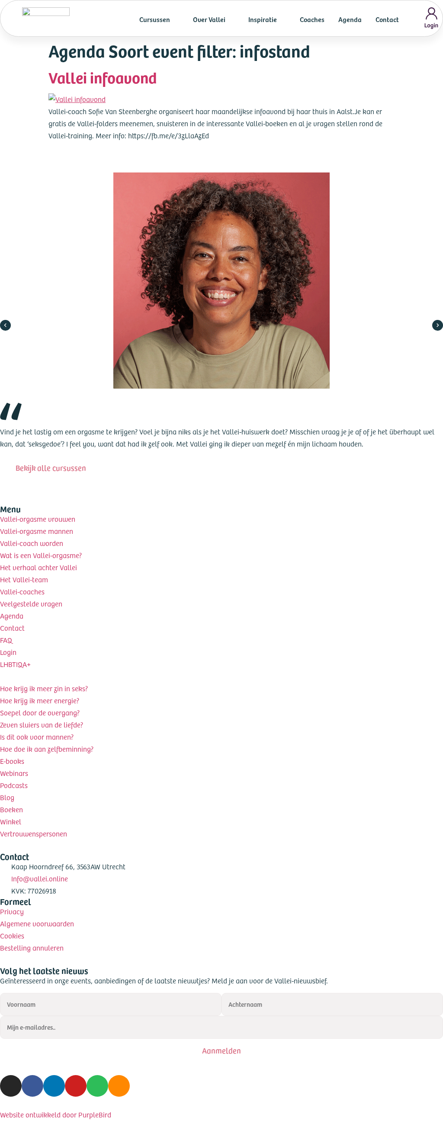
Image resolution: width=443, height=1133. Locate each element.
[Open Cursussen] (175, 19)
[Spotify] (97, 1086)
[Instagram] (11, 1086)
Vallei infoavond (102, 77)
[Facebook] (32, 1086)
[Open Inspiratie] (282, 19)
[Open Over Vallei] (231, 19)
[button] (5, 325)
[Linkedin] (54, 1086)
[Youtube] (76, 1086)
